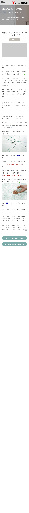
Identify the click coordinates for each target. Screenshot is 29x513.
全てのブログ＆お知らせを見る (14, 238)
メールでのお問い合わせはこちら (14, 244)
